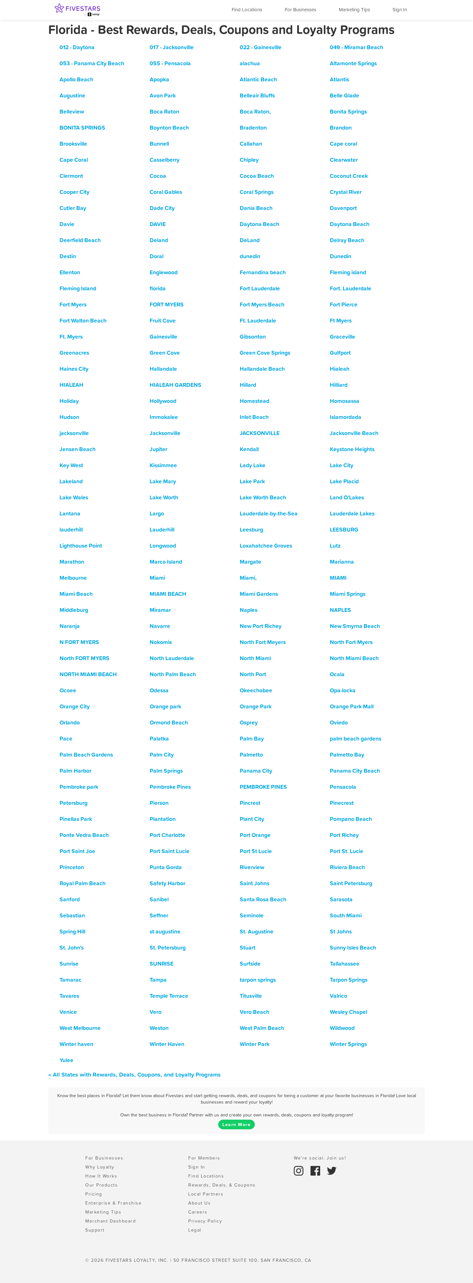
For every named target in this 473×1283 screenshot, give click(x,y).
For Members (204, 1158)
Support (95, 1230)
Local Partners (205, 1194)
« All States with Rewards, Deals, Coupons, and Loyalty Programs (134, 1074)
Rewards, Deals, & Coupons (222, 1185)
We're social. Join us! (320, 1158)
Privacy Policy (205, 1221)
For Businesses (300, 9)
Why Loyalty (100, 1167)
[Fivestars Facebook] (316, 1170)
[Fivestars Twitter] (331, 1170)
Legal (194, 1230)
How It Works (101, 1176)
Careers (198, 1212)
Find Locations (247, 9)
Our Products (101, 1185)
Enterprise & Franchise (113, 1203)
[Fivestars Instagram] (299, 1170)
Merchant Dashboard (110, 1221)
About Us (199, 1203)
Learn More (236, 1124)
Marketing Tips (354, 9)
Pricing (93, 1194)
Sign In (400, 9)
